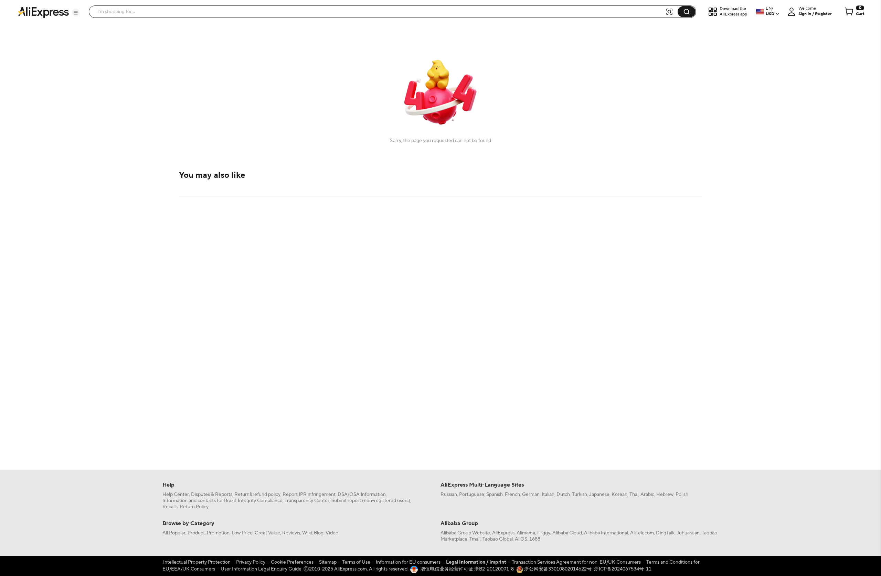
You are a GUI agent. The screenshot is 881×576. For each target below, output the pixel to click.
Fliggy (543, 533)
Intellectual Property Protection (197, 562)
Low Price (242, 533)
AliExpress (503, 533)
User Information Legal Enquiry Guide (261, 569)
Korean (619, 494)
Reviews (291, 533)
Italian (548, 494)
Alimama (526, 533)
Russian (448, 494)
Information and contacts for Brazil (199, 501)
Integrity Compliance (260, 501)
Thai (633, 494)
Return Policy (194, 507)
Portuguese (471, 494)
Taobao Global (497, 539)
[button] (76, 13)
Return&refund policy (257, 494)
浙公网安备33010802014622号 (557, 569)
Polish (682, 494)
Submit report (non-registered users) (370, 501)
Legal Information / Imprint (476, 562)
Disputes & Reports (211, 494)
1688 (534, 539)
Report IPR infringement (309, 494)
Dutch (563, 494)
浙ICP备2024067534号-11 (622, 569)
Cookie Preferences (292, 562)
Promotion (218, 533)
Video (332, 533)
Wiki (307, 533)
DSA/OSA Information (362, 494)
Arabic (647, 494)
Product (196, 533)
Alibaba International (606, 533)
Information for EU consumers (408, 562)
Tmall (474, 539)
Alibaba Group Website (465, 533)
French (512, 494)
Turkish (579, 494)
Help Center (175, 494)
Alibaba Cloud (567, 533)
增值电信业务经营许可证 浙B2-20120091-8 (467, 569)
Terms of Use (356, 562)
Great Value (267, 533)
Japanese (599, 494)
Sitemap (328, 562)
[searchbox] (379, 12)
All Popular (173, 533)
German (531, 494)
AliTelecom (642, 533)
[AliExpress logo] (43, 12)
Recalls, (170, 507)
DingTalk (665, 533)
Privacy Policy (250, 562)
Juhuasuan (688, 533)
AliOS (521, 539)
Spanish (494, 494)
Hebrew (664, 494)
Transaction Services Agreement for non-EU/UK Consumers (576, 562)
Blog (318, 533)
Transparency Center (307, 501)
